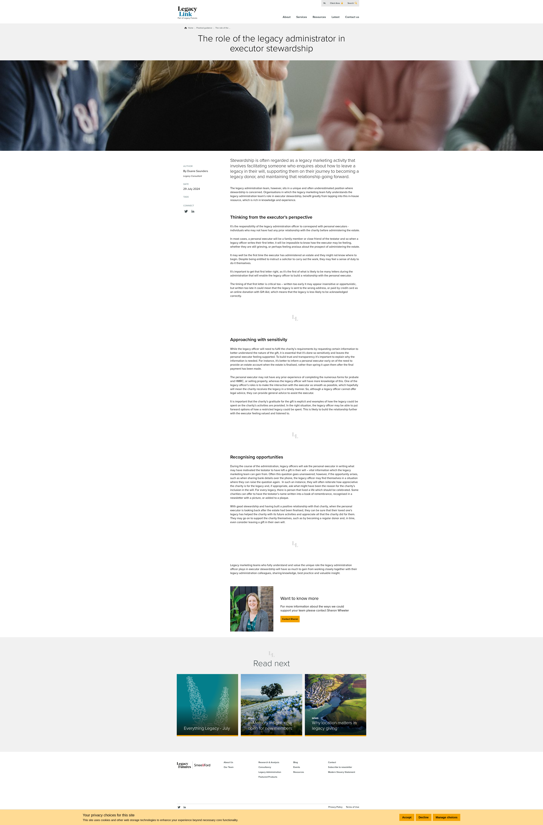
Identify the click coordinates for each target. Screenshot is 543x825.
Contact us (352, 17)
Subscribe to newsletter (340, 767)
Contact (332, 762)
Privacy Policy (335, 807)
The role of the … (222, 28)
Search (351, 3)
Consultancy (264, 767)
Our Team (228, 767)
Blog (295, 762)
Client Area (335, 3)
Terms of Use (352, 807)
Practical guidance (204, 28)
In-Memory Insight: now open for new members (270, 725)
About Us (228, 762)
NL (324, 3)
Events (296, 767)
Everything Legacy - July (207, 728)
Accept (406, 817)
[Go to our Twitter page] (179, 807)
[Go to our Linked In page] (184, 807)
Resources (319, 17)
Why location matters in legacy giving (334, 725)
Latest (336, 17)
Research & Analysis (268, 762)
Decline (424, 817)
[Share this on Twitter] (186, 211)
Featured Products (267, 776)
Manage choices (446, 817)
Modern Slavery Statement (341, 772)
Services (301, 17)
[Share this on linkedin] (193, 211)
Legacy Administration (269, 772)
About (287, 17)
